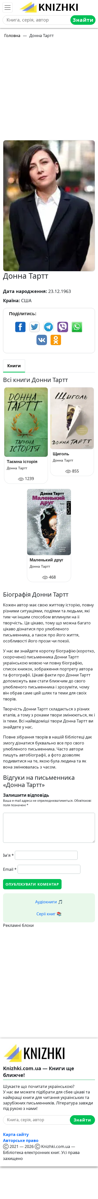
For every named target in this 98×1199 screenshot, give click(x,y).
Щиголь (61, 454)
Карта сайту (16, 1134)
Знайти (83, 20)
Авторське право (20, 1140)
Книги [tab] (14, 365)
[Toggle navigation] (8, 8)
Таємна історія (22, 462)
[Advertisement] (49, 91)
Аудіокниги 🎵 (49, 902)
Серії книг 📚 (49, 914)
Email (10, 869)
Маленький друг (46, 560)
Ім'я (8, 855)
